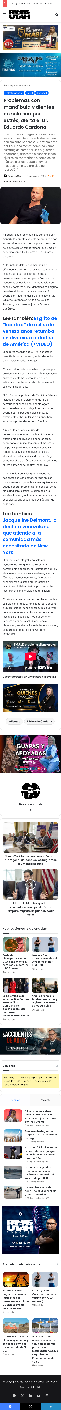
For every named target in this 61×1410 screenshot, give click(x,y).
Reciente (45, 1100)
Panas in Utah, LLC (30, 1387)
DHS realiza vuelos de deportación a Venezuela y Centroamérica (40, 1191)
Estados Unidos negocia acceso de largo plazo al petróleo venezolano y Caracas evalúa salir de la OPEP (16, 1299)
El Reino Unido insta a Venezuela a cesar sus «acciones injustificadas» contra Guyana (40, 1116)
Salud (30, 93)
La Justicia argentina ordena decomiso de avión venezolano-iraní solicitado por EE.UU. (39, 1173)
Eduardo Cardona (40, 721)
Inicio (9, 85)
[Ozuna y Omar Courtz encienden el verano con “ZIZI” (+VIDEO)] (45, 944)
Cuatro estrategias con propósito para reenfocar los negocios (41, 1134)
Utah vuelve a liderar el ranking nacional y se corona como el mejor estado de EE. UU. (15, 1344)
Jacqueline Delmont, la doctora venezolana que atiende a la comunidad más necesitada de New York (30, 536)
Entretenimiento (22, 85)
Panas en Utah (15, 176)
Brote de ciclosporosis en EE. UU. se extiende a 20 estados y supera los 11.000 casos (16, 962)
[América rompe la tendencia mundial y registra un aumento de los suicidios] (45, 985)
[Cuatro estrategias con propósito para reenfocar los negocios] (13, 1135)
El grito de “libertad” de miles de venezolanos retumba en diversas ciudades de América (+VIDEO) (30, 331)
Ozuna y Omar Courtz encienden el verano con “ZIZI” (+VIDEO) (44, 960)
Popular (15, 1100)
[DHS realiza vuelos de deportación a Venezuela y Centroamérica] (13, 1192)
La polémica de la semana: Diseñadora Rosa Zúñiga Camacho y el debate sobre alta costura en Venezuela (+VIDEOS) (16, 1005)
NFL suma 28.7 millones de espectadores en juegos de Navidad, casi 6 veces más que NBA (41, 1153)
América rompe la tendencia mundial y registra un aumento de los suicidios (45, 1000)
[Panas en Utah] (19, 14)
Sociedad (42, 93)
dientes (15, 721)
